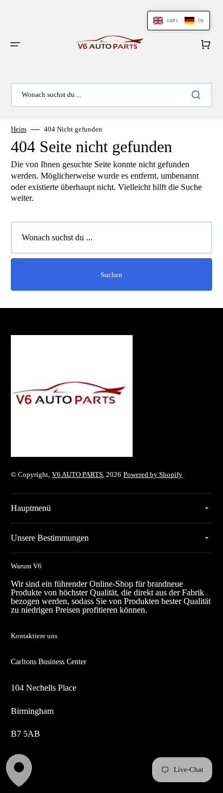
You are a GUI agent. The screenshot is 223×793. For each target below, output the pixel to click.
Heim (19, 129)
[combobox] (111, 95)
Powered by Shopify (152, 474)
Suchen (111, 275)
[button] (15, 44)
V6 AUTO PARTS (77, 474)
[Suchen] (198, 95)
